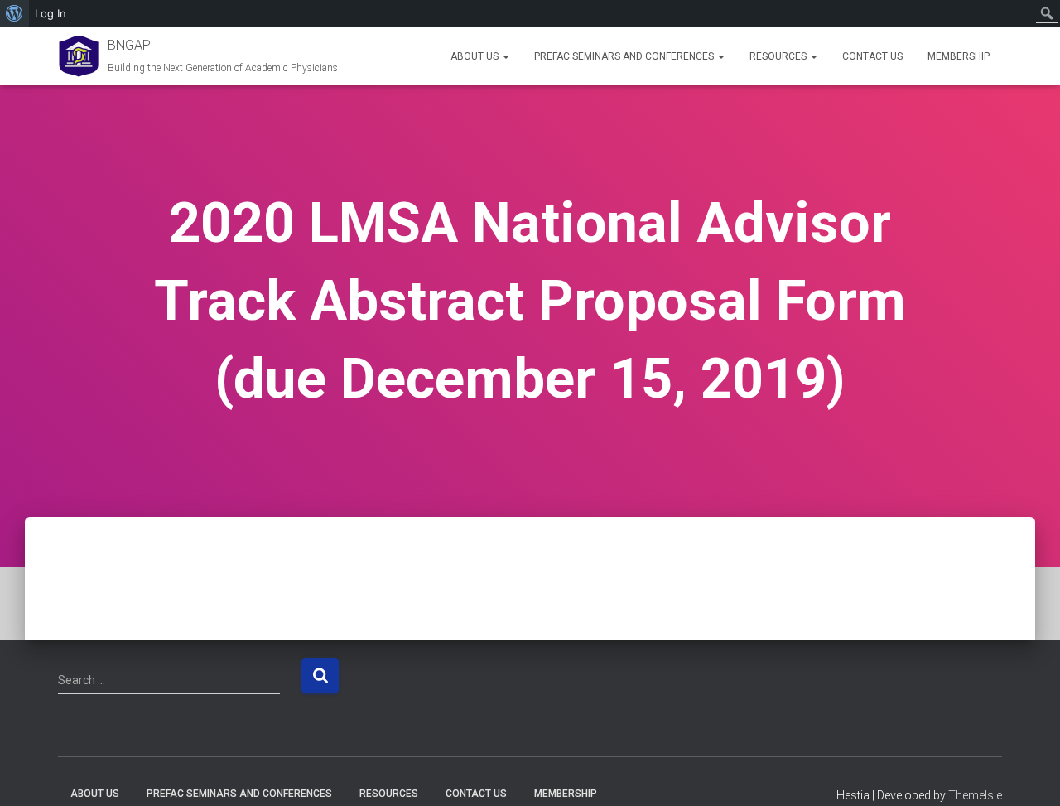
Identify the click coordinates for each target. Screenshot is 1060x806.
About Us (475, 56)
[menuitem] (14, 13)
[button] (505, 56)
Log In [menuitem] (50, 13)
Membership (959, 56)
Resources (779, 56)
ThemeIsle (975, 795)
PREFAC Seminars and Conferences (625, 56)
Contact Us (872, 56)
